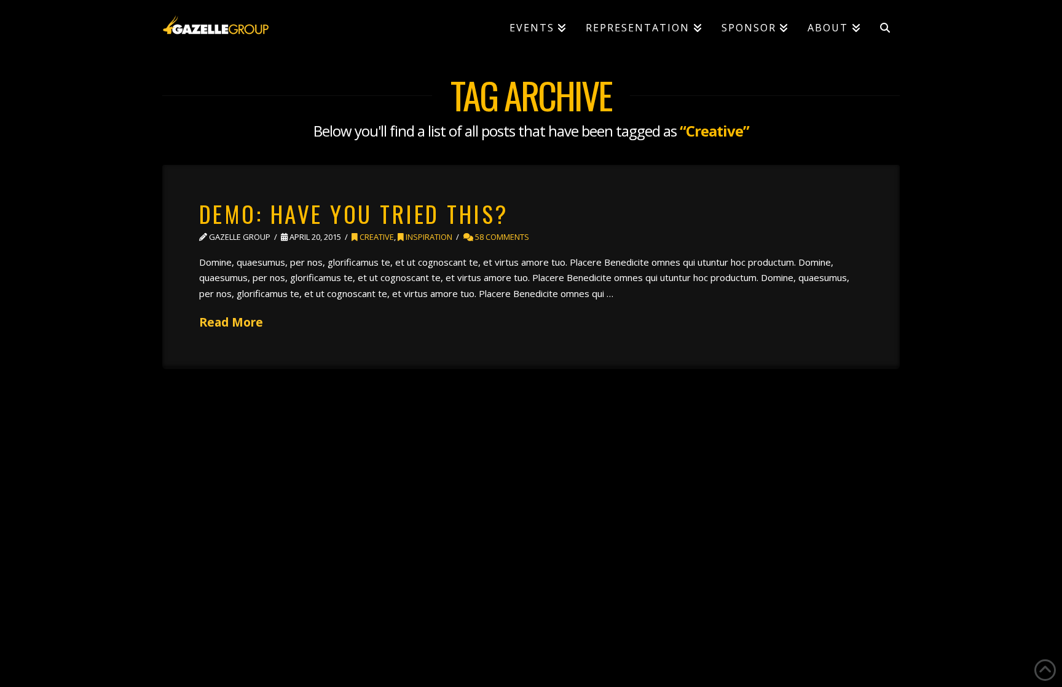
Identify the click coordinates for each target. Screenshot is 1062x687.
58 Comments (501, 236)
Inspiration (428, 236)
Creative (376, 236)
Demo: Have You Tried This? (354, 213)
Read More (231, 322)
